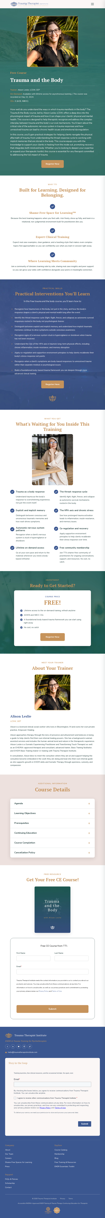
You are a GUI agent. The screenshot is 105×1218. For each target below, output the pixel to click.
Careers (8, 1158)
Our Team (9, 1154)
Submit (52, 1008)
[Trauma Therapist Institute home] (29, 4)
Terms (71, 1199)
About (7, 1150)
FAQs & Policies (11, 1179)
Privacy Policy (44, 991)
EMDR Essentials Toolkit (64, 1166)
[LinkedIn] (13, 1046)
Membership (59, 1154)
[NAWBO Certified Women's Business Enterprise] (48, 1210)
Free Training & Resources (65, 1162)
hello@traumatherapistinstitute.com (22, 1052)
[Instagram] (24, 1046)
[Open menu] (92, 4)
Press (7, 1166)
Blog (56, 1158)
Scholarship (10, 1183)
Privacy (62, 1199)
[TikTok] (30, 1046)
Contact (8, 1187)
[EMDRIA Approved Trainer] (56, 1210)
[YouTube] (18, 1046)
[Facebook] (7, 1046)
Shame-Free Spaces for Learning (18, 1162)
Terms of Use (57, 991)
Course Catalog (61, 1150)
